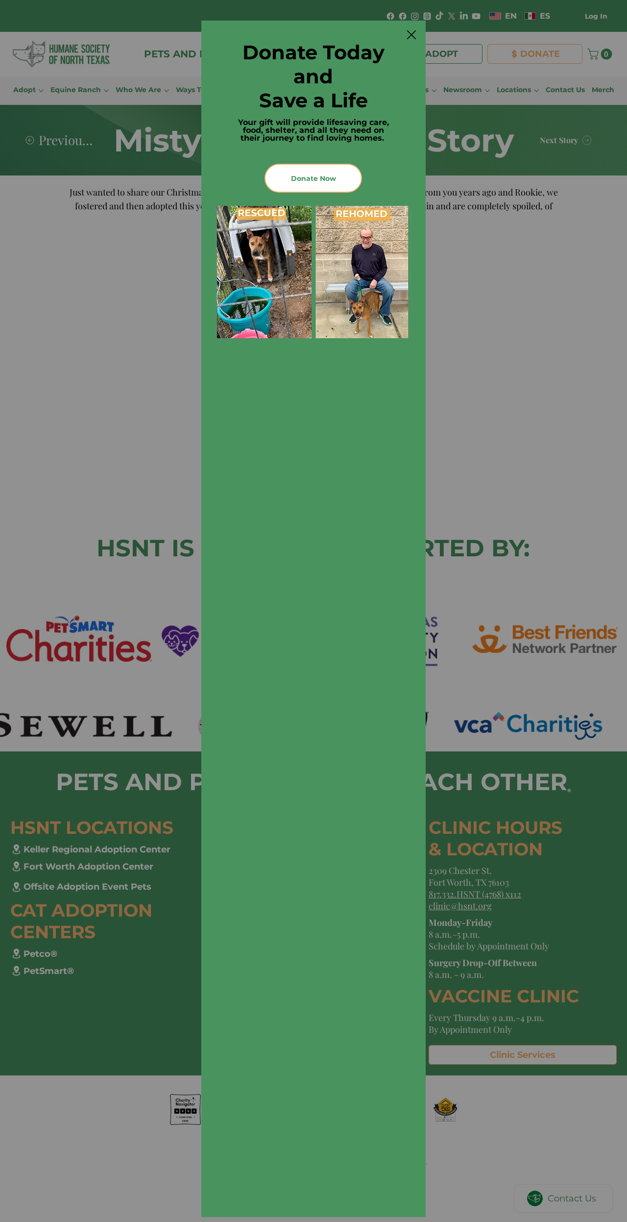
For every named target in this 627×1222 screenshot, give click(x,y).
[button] (411, 35)
